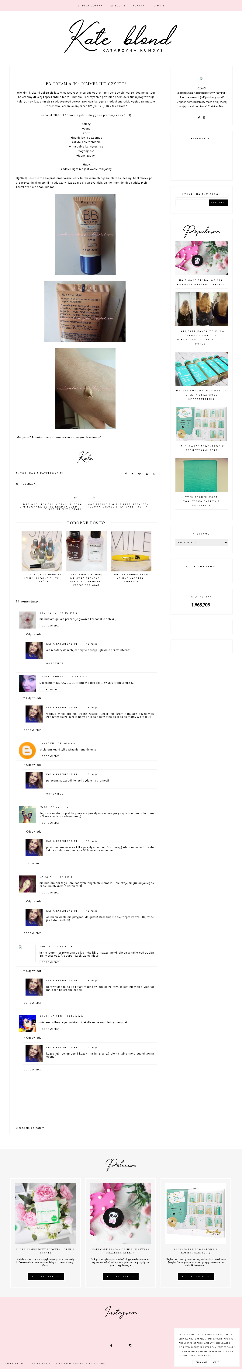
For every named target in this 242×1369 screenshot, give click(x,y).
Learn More (201, 1362)
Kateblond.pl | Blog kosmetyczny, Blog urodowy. (69, 1363)
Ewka (43, 807)
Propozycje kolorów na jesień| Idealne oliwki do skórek (42, 578)
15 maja (92, 644)
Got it (216, 1362)
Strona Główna (90, 6)
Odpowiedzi (34, 634)
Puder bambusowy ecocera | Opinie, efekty (46, 1251)
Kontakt (140, 6)
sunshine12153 (51, 1016)
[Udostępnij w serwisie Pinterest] (154, 474)
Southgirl (48, 613)
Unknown (47, 743)
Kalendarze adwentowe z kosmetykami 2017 (196, 1251)
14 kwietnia (68, 613)
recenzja (28, 484)
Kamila (46, 946)
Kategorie (117, 6)
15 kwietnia (64, 946)
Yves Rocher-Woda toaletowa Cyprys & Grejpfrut (201, 501)
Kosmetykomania (53, 676)
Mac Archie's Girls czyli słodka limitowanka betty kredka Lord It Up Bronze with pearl (51, 507)
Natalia (46, 877)
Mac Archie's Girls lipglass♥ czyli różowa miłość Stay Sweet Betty (120, 505)
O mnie (159, 6)
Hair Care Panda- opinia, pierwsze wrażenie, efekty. (121, 1251)
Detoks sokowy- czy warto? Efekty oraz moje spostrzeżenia (201, 395)
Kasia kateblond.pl (62, 644)
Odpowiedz (50, 626)
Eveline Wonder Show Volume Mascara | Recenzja (131, 578)
